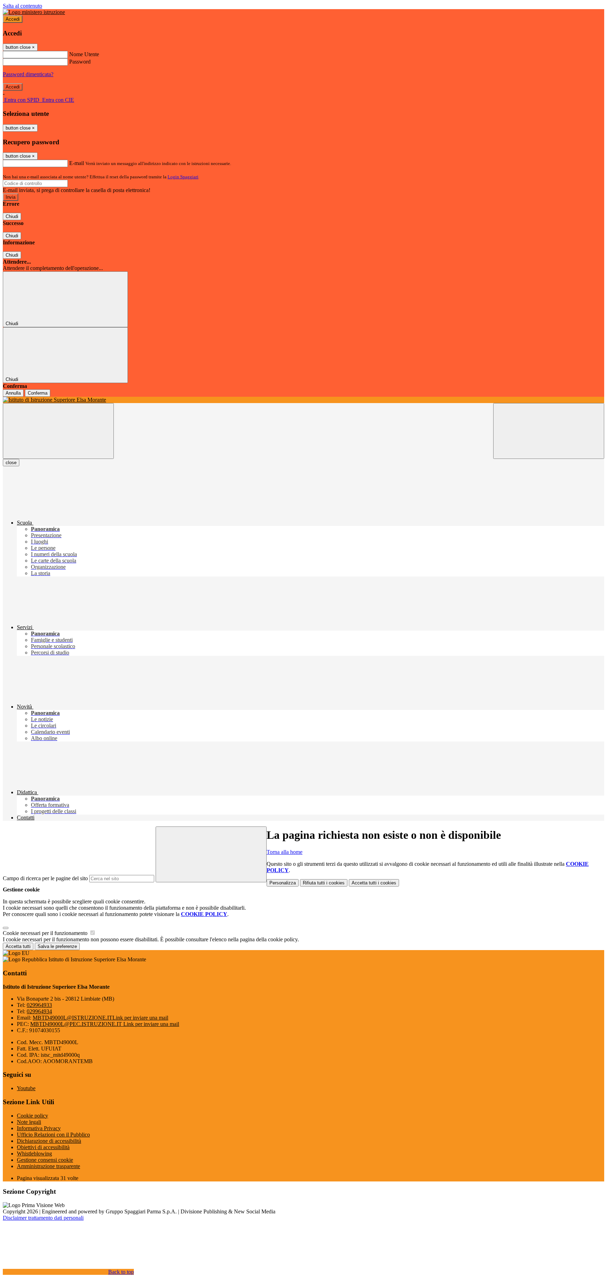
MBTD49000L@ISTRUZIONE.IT (100, 1018)
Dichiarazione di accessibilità (49, 1141)
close (11, 462)
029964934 (39, 1011)
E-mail (76, 163)
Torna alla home (284, 852)
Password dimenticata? (28, 74)
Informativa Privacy (39, 1128)
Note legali (29, 1122)
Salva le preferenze (57, 946)
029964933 (39, 1005)
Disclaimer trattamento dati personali (43, 1218)
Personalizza (282, 882)
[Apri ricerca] (548, 431)
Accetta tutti (374, 882)
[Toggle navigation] (58, 431)
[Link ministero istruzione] (34, 12)
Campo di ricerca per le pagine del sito (45, 878)
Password (80, 62)
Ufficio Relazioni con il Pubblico (53, 1135)
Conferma (37, 393)
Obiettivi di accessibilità (43, 1147)
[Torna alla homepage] (303, 400)
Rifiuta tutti (324, 882)
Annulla (13, 393)
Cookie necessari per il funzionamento (46, 933)
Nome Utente (84, 54)
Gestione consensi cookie (45, 1160)
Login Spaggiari (183, 176)
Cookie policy (32, 1116)
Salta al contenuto (22, 6)
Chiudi (12, 216)
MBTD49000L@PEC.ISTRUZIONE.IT (104, 1024)
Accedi (13, 19)
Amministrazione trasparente (48, 1166)
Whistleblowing (34, 1154)
